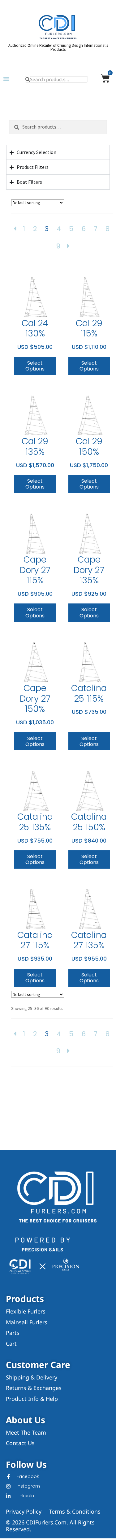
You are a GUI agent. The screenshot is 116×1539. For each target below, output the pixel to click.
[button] (6, 79)
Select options (35, 365)
